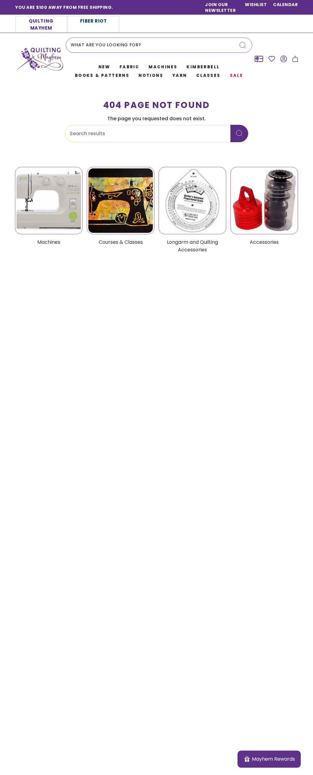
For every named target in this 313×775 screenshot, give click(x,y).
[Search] (242, 45)
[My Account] (283, 59)
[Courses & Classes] (120, 200)
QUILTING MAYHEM (41, 24)
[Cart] (295, 59)
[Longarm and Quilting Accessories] (192, 200)
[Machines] (49, 200)
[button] (104, 67)
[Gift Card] (259, 59)
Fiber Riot (93, 21)
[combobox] (159, 45)
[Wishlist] (272, 58)
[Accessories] (264, 200)
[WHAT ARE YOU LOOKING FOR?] (239, 133)
